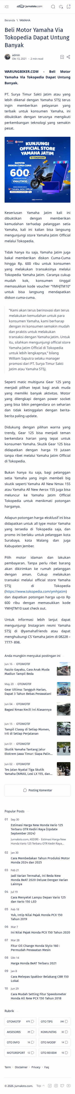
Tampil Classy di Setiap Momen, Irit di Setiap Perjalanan (27, 731)
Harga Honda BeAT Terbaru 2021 (33, 963)
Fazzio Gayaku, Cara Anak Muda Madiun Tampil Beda (27, 672)
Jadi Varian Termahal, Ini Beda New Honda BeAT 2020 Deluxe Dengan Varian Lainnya (39, 880)
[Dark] (60, 6)
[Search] (53, 6)
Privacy (35, 1067)
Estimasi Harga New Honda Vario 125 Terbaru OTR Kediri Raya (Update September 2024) (37, 829)
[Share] (68, 57)
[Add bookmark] (62, 57)
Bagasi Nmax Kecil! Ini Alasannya (28, 709)
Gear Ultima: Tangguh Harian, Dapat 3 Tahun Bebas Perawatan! (28, 692)
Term (8, 1067)
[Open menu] (6, 6)
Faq (46, 1067)
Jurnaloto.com (23, 1086)
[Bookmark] (68, 6)
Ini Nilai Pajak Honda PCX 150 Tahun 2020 (40, 932)
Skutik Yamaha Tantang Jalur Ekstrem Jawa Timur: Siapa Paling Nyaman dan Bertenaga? (28, 752)
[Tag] (23, 664)
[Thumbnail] (63, 669)
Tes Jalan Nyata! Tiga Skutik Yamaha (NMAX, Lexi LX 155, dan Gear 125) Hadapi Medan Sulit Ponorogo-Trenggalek (27, 772)
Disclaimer (21, 1067)
